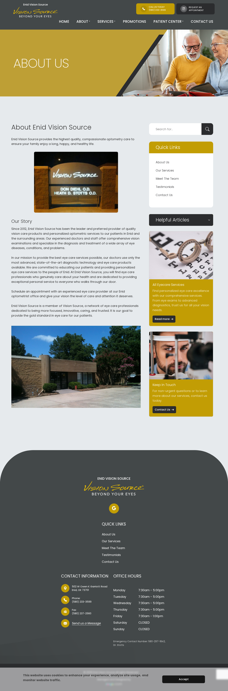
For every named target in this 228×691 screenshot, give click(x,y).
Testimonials (165, 187)
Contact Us (202, 21)
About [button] (82, 21)
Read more (162, 319)
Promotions (134, 21)
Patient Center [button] (167, 21)
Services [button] (105, 21)
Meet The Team (167, 179)
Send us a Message (86, 623)
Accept (184, 679)
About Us (162, 162)
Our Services (165, 170)
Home (64, 21)
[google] (114, 508)
